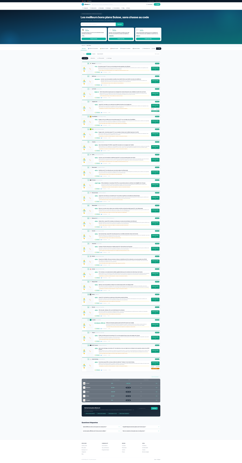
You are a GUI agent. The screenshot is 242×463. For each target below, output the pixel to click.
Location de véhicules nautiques (99, 129)
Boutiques (109, 8)
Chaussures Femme (101, 281)
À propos (124, 445)
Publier (157, 4)
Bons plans (101, 8)
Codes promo (93, 8)
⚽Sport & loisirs (136, 48)
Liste (159, 48)
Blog (123, 8)
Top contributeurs (105, 447)
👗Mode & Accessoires (93, 48)
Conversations (117, 8)
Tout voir (84, 48)
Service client (151, 1)
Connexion (150, 4)
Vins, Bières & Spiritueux (102, 192)
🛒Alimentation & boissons (147, 48)
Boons (128, 8)
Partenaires (124, 447)
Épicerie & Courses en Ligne (99, 256)
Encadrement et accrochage (101, 76)
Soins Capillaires (98, 319)
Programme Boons (105, 449)
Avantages (110, 58)
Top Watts (88, 53)
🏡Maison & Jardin (104, 48)
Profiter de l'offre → (155, 68)
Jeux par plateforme (102, 359)
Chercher (119, 24)
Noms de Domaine (98, 63)
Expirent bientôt (100, 53)
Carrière (123, 449)
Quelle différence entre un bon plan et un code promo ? (101, 426)
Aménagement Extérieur (101, 167)
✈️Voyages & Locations (125, 48)
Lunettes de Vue (100, 101)
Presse (123, 451)
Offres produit (101, 58)
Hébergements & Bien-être (102, 205)
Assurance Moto (99, 243)
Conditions (144, 445)
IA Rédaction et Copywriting (100, 307)
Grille (154, 48)
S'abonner (154, 408)
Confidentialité (145, 447)
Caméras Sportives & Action (99, 154)
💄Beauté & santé (114, 48)
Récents (93, 53)
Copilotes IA (97, 294)
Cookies (143, 449)
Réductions (93, 58)
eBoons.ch (83, 45)
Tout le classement (155, 376)
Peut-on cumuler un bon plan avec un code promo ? (141, 430)
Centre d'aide (158, 1)
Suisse (155, 459)
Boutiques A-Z (84, 449)
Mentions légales (145, 451)
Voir (156, 383)
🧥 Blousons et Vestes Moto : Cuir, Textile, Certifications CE (105, 218)
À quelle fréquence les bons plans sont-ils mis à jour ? (141, 426)
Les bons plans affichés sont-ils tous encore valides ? (101, 430)
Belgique (158, 459)
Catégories (86, 8)
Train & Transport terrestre (102, 116)
